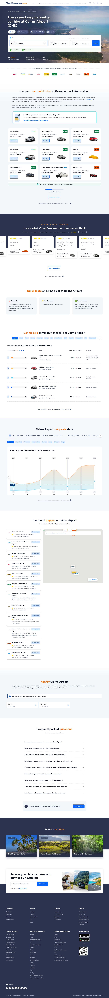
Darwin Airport (10, 945)
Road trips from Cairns (12, 836)
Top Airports (9, 960)
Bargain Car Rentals (35, 945)
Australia (32, 912)
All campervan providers (61, 960)
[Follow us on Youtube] (22, 988)
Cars (33, 3)
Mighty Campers (59, 955)
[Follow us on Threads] (13, 988)
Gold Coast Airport (11, 947)
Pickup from (14, 42)
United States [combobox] (74, 38)
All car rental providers (36, 975)
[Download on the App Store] (84, 936)
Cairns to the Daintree (78, 836)
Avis (31, 942)
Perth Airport (9, 955)
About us (8, 912)
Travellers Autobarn (59, 957)
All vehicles (57, 919)
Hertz (31, 962)
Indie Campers (58, 945)
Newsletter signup (84, 919)
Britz (55, 937)
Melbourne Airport (11, 952)
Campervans (40, 3)
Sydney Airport (10, 957)
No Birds (32, 965)
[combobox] (26, 44)
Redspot (32, 968)
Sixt (31, 970)
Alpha (31, 937)
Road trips (81, 924)
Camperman (57, 939)
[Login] (97, 3)
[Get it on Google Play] (84, 939)
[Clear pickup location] (44, 43)
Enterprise (33, 955)
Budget (32, 947)
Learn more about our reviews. (53, 276)
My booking (82, 3)
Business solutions (63, 3)
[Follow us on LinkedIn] (25, 988)
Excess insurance (83, 917)
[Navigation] (101, 3)
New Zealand (33, 917)
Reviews (8, 917)
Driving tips (82, 914)
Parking (56, 917)
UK (31, 919)
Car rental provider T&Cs (37, 978)
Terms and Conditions (29, 995)
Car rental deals (83, 912)
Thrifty (32, 973)
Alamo (32, 934)
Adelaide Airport (10, 934)
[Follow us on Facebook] (7, 988)
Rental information (84, 922)
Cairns (89, 99)
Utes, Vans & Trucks (38, 32)
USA (31, 922)
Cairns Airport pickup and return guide (35, 120)
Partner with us (10, 919)
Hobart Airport (10, 950)
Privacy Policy (23, 888)
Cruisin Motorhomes (60, 942)
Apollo (56, 934)
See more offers (54, 197)
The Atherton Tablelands (46, 836)
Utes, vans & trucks (50, 3)
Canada (32, 914)
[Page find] (90, 3)
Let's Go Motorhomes (60, 950)
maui (55, 952)
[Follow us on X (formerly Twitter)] (16, 988)
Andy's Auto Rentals (35, 939)
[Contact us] (94, 3)
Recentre (94, 579)
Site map (8, 995)
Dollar (31, 950)
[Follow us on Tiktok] (19, 988)
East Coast (33, 952)
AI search (51, 32)
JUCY (55, 947)
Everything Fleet (34, 960)
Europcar (32, 957)
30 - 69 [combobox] (85, 38)
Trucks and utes (58, 914)
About (76, 3)
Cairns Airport (10, 939)
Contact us (9, 914)
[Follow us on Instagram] (10, 988)
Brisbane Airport (10, 937)
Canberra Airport (10, 942)
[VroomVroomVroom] (16, 3)
